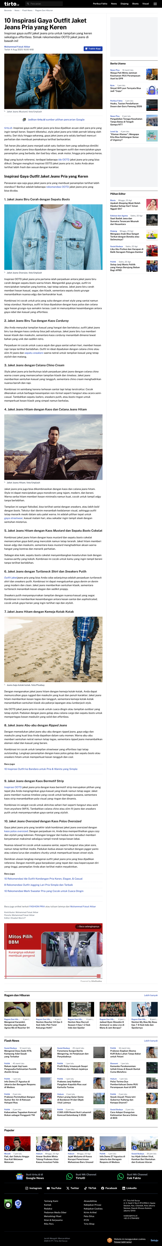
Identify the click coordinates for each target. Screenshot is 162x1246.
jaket (10, 577)
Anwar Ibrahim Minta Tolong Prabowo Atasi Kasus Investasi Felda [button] (47, 1159)
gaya (13, 518)
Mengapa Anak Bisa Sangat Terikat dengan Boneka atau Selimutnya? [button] (124, 237)
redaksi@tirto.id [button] (130, 1216)
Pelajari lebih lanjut (123, 1242)
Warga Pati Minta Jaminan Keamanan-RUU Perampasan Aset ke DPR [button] (125, 76)
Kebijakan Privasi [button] (92, 1205)
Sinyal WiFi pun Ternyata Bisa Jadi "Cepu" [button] (125, 89)
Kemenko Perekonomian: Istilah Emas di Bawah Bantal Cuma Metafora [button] (125, 1069)
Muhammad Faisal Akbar (17, 47)
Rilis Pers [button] (48, 1224)
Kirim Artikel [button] (90, 1212)
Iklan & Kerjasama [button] (53, 1220)
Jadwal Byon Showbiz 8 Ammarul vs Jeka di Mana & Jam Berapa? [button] (112, 1025)
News (17, 10)
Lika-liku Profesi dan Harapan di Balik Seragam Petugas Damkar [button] (126, 250)
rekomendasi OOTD (57, 186)
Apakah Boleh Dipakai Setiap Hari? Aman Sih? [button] (125, 206)
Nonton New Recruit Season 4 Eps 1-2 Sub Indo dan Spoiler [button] (79, 1025)
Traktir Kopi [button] (94, 48)
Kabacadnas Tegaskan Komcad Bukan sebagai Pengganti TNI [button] (20, 1114)
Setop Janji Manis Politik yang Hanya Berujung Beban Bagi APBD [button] (125, 267)
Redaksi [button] (48, 1209)
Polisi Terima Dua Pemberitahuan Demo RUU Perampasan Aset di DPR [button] (124, 1084)
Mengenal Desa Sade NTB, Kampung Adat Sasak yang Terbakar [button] (18, 1054)
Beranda (8, 10)
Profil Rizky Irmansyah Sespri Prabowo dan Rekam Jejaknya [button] (72, 1067)
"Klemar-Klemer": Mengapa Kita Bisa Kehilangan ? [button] (124, 137)
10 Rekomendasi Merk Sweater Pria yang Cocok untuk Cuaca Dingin (44, 891)
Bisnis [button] (135, 4)
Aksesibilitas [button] (90, 1201)
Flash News (27, 10)
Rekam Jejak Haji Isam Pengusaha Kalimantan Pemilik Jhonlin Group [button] (20, 1069)
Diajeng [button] (124, 4)
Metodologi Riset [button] (52, 1216)
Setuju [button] (154, 1240)
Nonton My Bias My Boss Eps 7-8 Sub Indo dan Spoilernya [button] (144, 1025)
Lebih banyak (151, 1041)
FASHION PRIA (37, 906)
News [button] (114, 4)
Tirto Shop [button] (89, 1224)
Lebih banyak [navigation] (151, 995)
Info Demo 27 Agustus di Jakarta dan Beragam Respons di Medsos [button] (20, 1084)
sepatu (34, 352)
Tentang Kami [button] (51, 1201)
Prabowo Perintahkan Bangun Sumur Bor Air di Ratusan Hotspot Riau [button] (19, 1100)
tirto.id (8, 127)
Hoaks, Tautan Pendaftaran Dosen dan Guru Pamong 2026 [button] (126, 105)
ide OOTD (63, 159)
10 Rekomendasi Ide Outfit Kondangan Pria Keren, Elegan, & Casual (43, 878)
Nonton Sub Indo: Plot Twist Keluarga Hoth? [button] (49, 1025)
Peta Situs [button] (89, 1216)
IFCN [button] (86, 1220)
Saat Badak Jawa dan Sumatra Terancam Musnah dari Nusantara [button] (124, 221)
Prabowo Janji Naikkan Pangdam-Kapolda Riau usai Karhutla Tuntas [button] (72, 1084)
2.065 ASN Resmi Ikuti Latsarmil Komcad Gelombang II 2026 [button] (74, 1114)
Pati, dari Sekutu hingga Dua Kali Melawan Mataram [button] (16, 1159)
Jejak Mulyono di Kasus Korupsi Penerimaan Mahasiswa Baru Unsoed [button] (80, 1159)
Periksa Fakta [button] (100, 4)
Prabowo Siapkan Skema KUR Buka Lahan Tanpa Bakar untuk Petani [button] (125, 1054)
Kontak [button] (47, 1205)
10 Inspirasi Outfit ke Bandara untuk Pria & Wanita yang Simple (41, 769)
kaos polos (16, 831)
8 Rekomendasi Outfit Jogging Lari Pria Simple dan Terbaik (38, 884)
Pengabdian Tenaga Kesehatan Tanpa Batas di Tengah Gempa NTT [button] (126, 122)
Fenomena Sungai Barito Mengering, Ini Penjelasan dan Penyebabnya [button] (73, 1054)
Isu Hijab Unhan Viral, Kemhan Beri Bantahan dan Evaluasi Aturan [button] (143, 1159)
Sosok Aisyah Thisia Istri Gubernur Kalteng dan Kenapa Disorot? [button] (123, 1100)
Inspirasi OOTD (13, 787)
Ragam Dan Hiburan (44, 10)
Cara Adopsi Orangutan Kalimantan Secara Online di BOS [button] (123, 1115)
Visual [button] (145, 4)
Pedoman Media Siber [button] (55, 1212)
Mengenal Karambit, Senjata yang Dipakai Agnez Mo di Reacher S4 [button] (17, 1025)
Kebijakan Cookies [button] (93, 1209)
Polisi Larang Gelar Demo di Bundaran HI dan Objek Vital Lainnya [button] (70, 1100)
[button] (11, 4)
